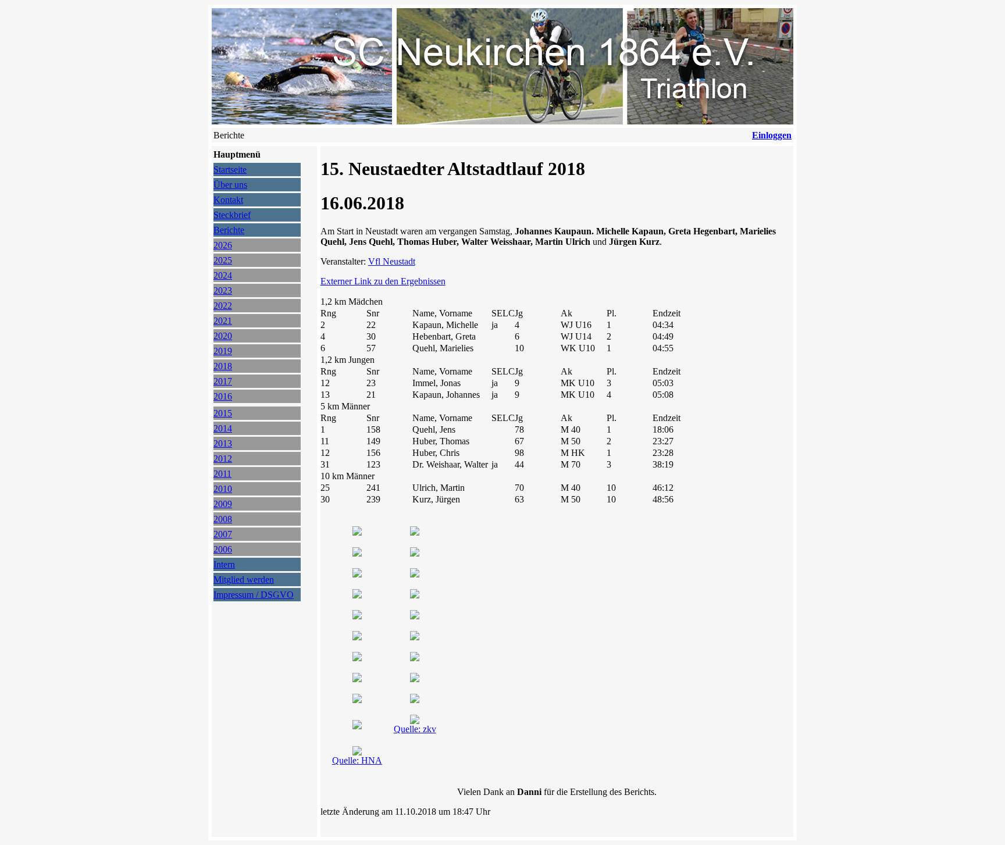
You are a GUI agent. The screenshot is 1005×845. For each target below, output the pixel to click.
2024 (222, 275)
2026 (222, 245)
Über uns (230, 185)
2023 (222, 290)
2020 (222, 336)
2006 (222, 549)
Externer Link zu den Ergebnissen (383, 281)
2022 (222, 306)
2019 (222, 351)
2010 (222, 489)
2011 (222, 474)
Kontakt (228, 200)
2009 (222, 504)
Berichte (228, 230)
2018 (222, 366)
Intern (224, 564)
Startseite (230, 169)
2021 (222, 321)
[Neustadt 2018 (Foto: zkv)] (357, 532)
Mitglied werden (243, 579)
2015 (222, 413)
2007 (222, 534)
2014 (222, 428)
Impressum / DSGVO (253, 595)
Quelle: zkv (415, 729)
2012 (222, 458)
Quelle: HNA (357, 760)
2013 (222, 443)
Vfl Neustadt (391, 261)
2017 (222, 381)
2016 (222, 396)
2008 (222, 519)
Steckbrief (232, 215)
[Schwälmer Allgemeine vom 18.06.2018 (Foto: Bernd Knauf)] (357, 752)
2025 (222, 260)
